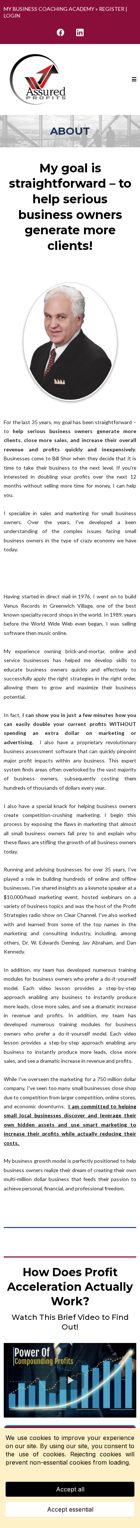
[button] (134, 80)
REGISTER (111, 9)
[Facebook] (60, 32)
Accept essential (70, 1509)
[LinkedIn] (80, 32)
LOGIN (12, 15)
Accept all (70, 1489)
